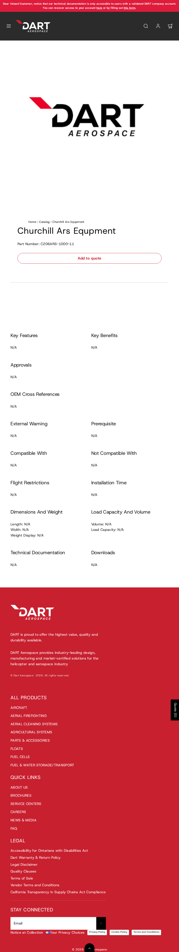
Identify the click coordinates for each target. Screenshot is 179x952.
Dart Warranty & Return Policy (35, 857)
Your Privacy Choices (67, 932)
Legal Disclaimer (24, 864)
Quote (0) (175, 710)
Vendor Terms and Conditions (35, 885)
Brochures (20, 795)
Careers (18, 812)
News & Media (23, 820)
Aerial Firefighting (28, 715)
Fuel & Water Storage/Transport (42, 765)
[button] (8, 26)
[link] (158, 26)
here (99, 8)
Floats (16, 748)
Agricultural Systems (31, 732)
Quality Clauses (23, 871)
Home (32, 222)
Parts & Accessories (30, 740)
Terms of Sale (21, 878)
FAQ (13, 828)
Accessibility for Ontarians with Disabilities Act (49, 850)
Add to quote (89, 258)
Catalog (44, 222)
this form (129, 8)
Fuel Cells (20, 757)
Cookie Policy (119, 931)
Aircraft (18, 707)
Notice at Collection (26, 932)
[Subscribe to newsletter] (101, 923)
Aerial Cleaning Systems (34, 724)
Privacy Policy (97, 931)
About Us (19, 787)
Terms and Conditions (146, 931)
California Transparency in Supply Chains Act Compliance (58, 892)
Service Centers (25, 803)
